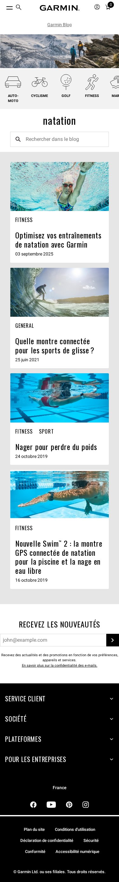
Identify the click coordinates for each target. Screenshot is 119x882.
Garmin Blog (59, 24)
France (60, 787)
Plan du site (34, 829)
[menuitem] (18, 8)
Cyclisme (39, 96)
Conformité (35, 851)
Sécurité (91, 840)
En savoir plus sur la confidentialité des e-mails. (59, 665)
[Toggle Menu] (4, 6)
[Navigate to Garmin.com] (59, 8)
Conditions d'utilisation (75, 829)
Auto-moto (13, 98)
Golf (66, 96)
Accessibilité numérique (77, 851)
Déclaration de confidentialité (46, 840)
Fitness (92, 96)
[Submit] (112, 640)
